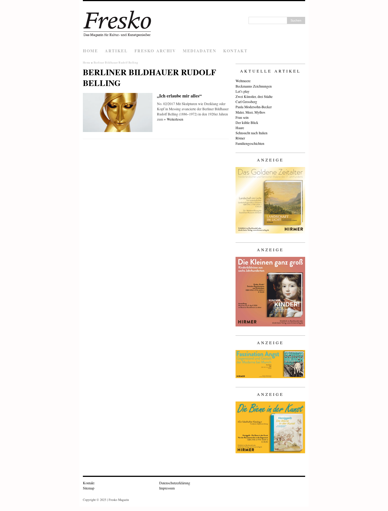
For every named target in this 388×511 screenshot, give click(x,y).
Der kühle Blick (247, 122)
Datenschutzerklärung (174, 482)
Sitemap (88, 488)
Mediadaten (199, 51)
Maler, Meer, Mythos (250, 112)
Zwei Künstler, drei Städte (254, 96)
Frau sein (242, 117)
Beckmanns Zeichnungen (254, 86)
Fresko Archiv (155, 51)
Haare (240, 127)
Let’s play (242, 91)
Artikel (116, 51)
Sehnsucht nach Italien (251, 132)
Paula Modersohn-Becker (254, 106)
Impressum (167, 488)
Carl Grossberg (246, 101)
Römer (240, 138)
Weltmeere (243, 80)
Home (90, 51)
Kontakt (235, 51)
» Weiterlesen (173, 119)
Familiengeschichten (250, 143)
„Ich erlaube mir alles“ (179, 96)
